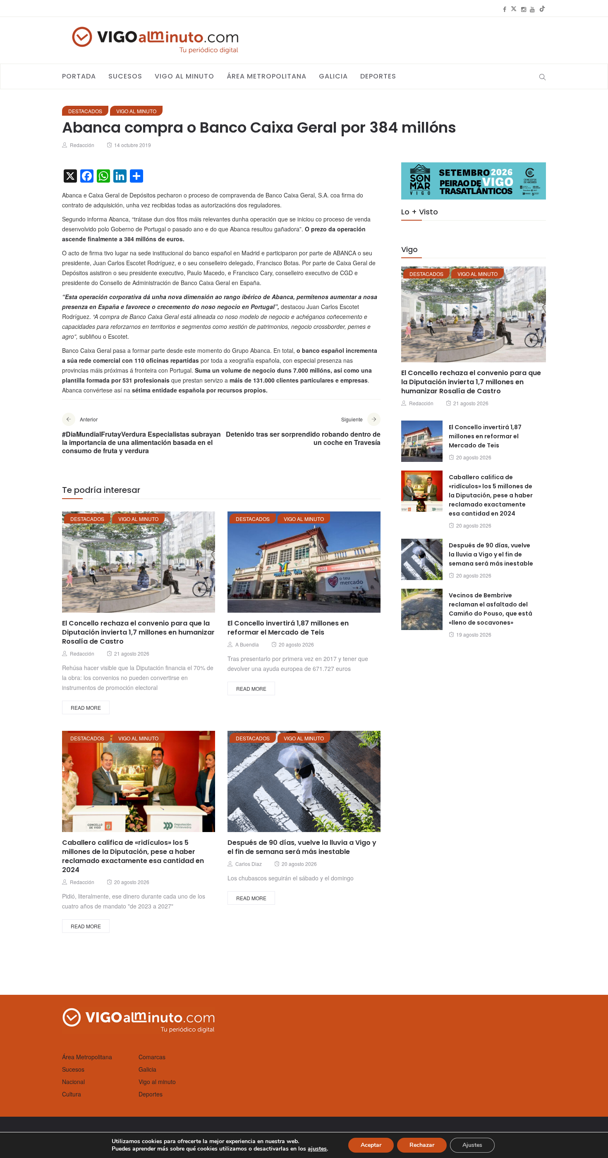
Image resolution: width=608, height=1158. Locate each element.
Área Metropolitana (266, 76)
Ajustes (472, 1145)
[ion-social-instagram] (523, 9)
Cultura (71, 1094)
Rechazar (421, 1145)
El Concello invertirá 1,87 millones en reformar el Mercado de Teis (288, 627)
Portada (79, 76)
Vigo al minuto (184, 76)
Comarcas (152, 1057)
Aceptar (371, 1145)
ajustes (317, 1149)
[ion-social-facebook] (504, 9)
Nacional (73, 1081)
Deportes (378, 76)
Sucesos (125, 76)
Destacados (85, 110)
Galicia (333, 76)
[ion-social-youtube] (532, 9)
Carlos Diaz (248, 863)
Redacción (82, 144)
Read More (86, 707)
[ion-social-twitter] (513, 9)
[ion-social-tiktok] (542, 9)
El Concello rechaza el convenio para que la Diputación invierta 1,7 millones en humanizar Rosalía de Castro (138, 632)
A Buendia (247, 644)
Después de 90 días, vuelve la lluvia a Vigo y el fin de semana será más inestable (301, 847)
